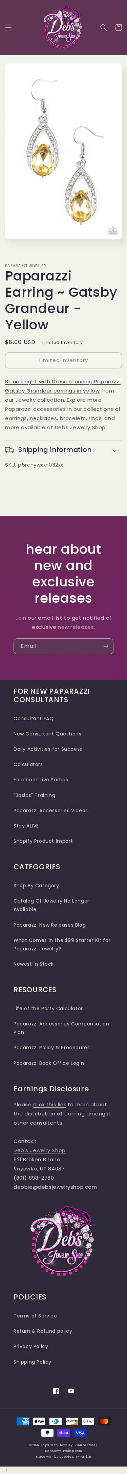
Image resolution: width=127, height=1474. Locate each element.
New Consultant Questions (47, 733)
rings (95, 418)
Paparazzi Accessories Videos (51, 810)
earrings (16, 418)
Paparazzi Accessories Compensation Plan (61, 1028)
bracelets (73, 418)
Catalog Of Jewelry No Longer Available (51, 905)
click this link (49, 1104)
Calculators (28, 764)
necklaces (43, 418)
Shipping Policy (32, 1362)
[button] (8, 27)
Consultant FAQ (34, 718)
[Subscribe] (105, 646)
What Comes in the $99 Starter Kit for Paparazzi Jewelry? (62, 944)
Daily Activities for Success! (49, 749)
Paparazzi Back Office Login (49, 1063)
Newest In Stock (34, 964)
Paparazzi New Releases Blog (50, 925)
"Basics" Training (34, 795)
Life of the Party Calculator (48, 1008)
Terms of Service (35, 1315)
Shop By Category (36, 885)
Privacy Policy (31, 1346)
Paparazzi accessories (35, 409)
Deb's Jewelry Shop (40, 1150)
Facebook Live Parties (41, 779)
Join (20, 617)
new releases (76, 627)
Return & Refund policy (43, 1331)
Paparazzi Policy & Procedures (52, 1047)
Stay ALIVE (26, 825)
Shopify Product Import (43, 841)
